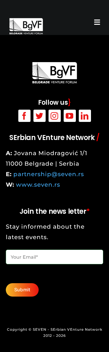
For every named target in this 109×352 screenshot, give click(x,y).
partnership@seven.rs (48, 174)
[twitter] (39, 116)
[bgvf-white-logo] (26, 20)
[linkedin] (85, 116)
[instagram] (55, 116)
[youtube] (70, 116)
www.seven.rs (38, 184)
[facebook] (24, 116)
